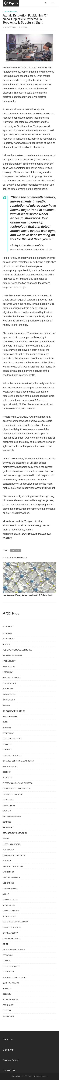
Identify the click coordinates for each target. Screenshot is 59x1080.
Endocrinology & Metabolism (16, 789)
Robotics (7, 988)
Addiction (7, 633)
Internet (7, 861)
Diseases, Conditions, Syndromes (18, 761)
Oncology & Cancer (12, 927)
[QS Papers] (11, 3)
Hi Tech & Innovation (12, 844)
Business (7, 728)
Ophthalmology (10, 933)
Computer (7, 750)
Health (6, 839)
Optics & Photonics (11, 939)
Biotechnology (10, 717)
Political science (11, 966)
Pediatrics (7, 955)
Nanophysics (11, 11)
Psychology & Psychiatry (15, 977)
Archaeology (9, 661)
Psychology (8, 972)
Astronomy (8, 672)
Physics (6, 961)
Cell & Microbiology (12, 739)
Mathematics (8, 872)
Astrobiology (9, 667)
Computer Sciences (12, 755)
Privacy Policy (10, 1060)
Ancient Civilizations (12, 655)
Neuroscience (9, 916)
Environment (9, 805)
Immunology (8, 850)
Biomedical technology (14, 711)
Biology (6, 705)
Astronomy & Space (12, 678)
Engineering (8, 800)
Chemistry (7, 744)
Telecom (7, 1011)
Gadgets (7, 811)
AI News (6, 644)
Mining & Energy (10, 889)
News (17, 614)
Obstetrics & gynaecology (15, 922)
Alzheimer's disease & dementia (17, 650)
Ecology (7, 772)
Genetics (7, 822)
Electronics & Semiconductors (17, 783)
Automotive (8, 689)
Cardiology (8, 733)
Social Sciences (10, 1000)
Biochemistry (9, 700)
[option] (29, 579)
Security (7, 994)
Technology (8, 1005)
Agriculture (9, 639)
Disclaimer (8, 1049)
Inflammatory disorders (14, 855)
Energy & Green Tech (13, 794)
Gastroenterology (12, 816)
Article (25, 27)
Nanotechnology (11, 911)
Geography (8, 828)
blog (5, 722)
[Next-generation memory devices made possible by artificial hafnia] (29, 577)
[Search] (46, 3)
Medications (8, 883)
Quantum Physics (11, 983)
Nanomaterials (10, 900)
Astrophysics (9, 683)
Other (6, 944)
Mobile (6, 894)
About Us (8, 1039)
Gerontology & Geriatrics (15, 833)
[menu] (52, 3)
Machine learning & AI (13, 866)
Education (7, 778)
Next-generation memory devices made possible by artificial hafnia (27, 595)
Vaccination (8, 1016)
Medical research (11, 877)
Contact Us (9, 1070)
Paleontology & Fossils (14, 950)
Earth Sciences (10, 766)
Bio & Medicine (9, 694)
